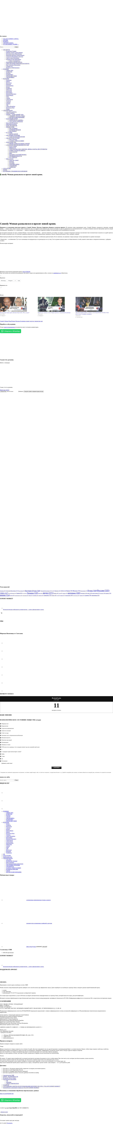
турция (87, 595)
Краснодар (9, 91)
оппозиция (25, 595)
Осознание (4, 761)
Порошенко (83, 590)
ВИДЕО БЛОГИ (13, 134)
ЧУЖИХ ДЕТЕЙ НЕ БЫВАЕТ (17, 150)
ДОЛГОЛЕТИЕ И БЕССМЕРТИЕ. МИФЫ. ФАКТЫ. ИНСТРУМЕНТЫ (28, 149)
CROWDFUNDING (8, 43)
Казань (8, 87)
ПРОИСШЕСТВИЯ (11, 76)
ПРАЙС (5, 170)
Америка (3, 590)
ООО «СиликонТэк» (14, 60)
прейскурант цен (7, 857)
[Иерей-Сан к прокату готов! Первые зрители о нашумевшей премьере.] (56, 304)
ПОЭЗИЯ (11, 163)
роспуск (32, 321)
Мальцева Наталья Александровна (15, 55)
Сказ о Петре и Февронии (16, 121)
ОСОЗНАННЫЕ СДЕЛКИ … (11, 44)
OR (4, 854)
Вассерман (21, 590)
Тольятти (8, 100)
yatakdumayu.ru (57, 273)
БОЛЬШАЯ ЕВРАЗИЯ (12, 869)
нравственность (18, 595)
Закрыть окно (4, 1112)
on (2, 758)
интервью (74, 593)
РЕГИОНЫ (6, 822)
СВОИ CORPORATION (12, 1083)
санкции (47, 595)
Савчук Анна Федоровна (12, 58)
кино (89, 593)
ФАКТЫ (11, 161)
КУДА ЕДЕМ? (13, 146)
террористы (76, 595)
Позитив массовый (7, 740)
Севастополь (9, 99)
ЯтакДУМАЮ (26, 271)
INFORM (5, 40)
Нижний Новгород (11, 94)
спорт (54, 595)
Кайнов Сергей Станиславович (14, 52)
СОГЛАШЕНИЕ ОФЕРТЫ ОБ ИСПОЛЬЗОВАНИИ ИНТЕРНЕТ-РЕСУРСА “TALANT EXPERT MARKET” (31, 1086)
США (4, 593)
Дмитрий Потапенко (46, 590)
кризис (108, 593)
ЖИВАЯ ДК (12, 147)
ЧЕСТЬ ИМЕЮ (13, 128)
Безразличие (5, 726)
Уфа (7, 105)
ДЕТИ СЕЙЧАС (10, 113)
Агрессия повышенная (8, 728)
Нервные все (5, 723)
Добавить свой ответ (6, 763)
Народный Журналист (12, 123)
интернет (84, 593)
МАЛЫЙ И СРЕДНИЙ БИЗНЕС (18, 154)
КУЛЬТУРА (9, 71)
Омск (7, 96)
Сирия (19, 593)
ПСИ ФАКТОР (13, 152)
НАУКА (8, 73)
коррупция (96, 593)
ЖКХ (10, 153)
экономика (95, 595)
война (56, 593)
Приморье (8, 80)
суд (58, 595)
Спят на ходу (5, 733)
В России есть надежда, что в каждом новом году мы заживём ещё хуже (21, 747)
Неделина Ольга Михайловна (14, 54)
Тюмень (8, 103)
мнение (5, 595)
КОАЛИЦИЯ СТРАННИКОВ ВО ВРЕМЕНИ (15, 171)
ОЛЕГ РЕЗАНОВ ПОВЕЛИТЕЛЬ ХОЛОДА (17, 63)
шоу (42, 321)
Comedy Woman (4, 321)
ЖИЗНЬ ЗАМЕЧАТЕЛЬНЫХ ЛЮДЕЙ (19, 143)
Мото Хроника (13, 139)
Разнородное (5, 742)
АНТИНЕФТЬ (10, 866)
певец (31, 595)
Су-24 (25, 593)
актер (40, 593)
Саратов (8, 102)
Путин (92, 591)
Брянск (8, 81)
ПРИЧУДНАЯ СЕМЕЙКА (16, 120)
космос (102, 593)
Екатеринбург (9, 85)
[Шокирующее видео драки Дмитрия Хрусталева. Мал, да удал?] (18, 304)
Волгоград (9, 83)
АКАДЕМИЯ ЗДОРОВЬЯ (13, 865)
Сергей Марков (12, 593)
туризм (82, 595)
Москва (76, 591)
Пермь (8, 109)
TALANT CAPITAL (11, 112)
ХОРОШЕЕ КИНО (14, 164)
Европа (58, 590)
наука (12, 595)
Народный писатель (11, 124)
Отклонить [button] (9, 1123)
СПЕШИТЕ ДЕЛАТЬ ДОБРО (17, 116)
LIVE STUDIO (7, 168)
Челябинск (9, 88)
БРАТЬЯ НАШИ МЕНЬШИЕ (17, 117)
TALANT (8, 859)
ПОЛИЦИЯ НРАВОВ (15, 129)
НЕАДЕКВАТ (13, 131)
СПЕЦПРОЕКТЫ (8, 858)
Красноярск (9, 92)
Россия (103, 590)
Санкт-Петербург (10, 106)
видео (48, 593)
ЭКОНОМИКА (10, 77)
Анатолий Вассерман (12, 590)
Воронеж (8, 84)
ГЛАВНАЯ (6, 1085)
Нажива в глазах (6, 744)
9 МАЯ (8, 870)
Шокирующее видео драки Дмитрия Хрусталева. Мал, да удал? (14, 312)
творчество (37, 321)
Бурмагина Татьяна (11, 51)
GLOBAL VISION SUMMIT (16, 141)
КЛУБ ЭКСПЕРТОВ (11, 125)
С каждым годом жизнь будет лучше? (11, 751)
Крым (69, 591)
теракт (62, 595)
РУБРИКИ (6, 811)
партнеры (8, 1082)
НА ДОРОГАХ (13, 157)
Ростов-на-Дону (10, 107)
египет (65, 593)
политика (35, 595)
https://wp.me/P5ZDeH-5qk (7, 1093)
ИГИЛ (63, 590)
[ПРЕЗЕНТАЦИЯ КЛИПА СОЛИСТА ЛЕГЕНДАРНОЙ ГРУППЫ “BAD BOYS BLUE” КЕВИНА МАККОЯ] (94, 304)
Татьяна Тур (9, 66)
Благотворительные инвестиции (14, 863)
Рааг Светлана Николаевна (13, 65)
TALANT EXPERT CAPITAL (11, 38)
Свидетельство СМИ (8, 1075)
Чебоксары (9, 89)
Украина (32, 593)
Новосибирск (9, 95)
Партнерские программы (9, 1079)
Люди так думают (14, 160)
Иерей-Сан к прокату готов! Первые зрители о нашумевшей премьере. (54, 312)
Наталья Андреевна (20, 321)
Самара (8, 98)
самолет (41, 595)
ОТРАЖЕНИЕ (13, 165)
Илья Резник (12, 321)
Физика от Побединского (12, 67)
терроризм (69, 595)
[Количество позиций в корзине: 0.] (1, 613)
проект (28, 321)
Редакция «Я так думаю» (9, 1078)
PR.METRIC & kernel (11, 861)
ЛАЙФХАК (12, 167)
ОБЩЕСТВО (9, 70)
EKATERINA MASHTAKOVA (14, 62)
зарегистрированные (9, 327)
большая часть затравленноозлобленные (12, 735)
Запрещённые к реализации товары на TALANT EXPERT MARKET (21, 1087)
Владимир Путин (32, 591)
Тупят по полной (6, 730)
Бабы (3, 754)
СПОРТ (8, 816)
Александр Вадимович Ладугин (14, 56)
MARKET (5, 41)
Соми (3, 756)
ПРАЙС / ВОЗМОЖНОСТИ (10, 1076)
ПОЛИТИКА (9, 74)
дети (60, 593)
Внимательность (6, 737)
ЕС (53, 590)
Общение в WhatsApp (12, 331)
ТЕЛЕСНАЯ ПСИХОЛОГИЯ (17, 136)
